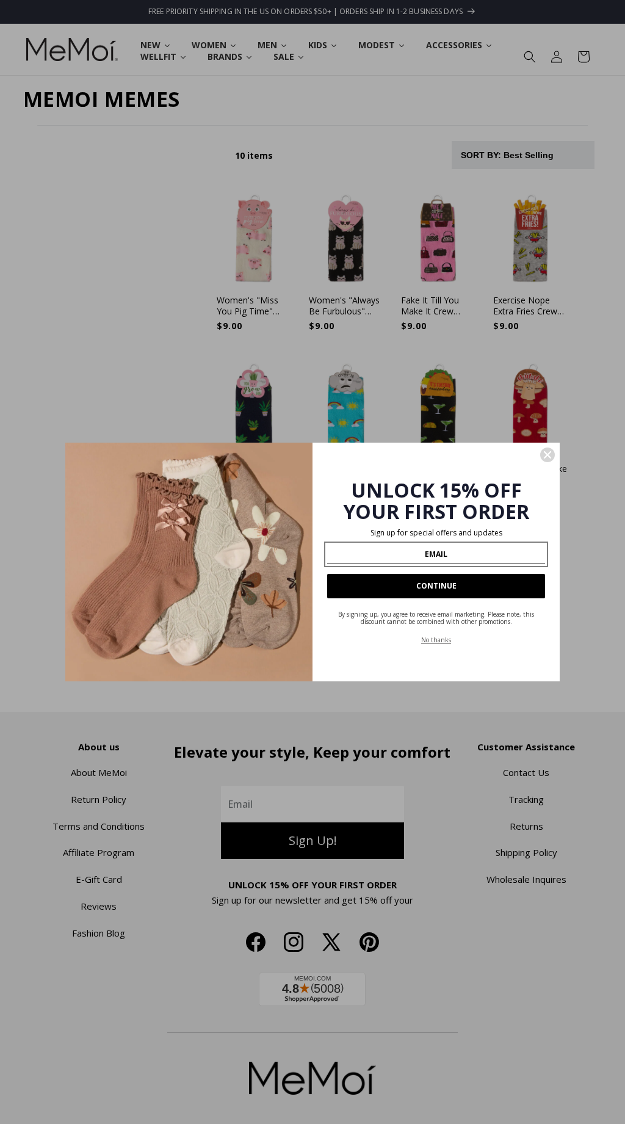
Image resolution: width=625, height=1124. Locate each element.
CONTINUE (436, 586)
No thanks (436, 640)
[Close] (547, 455)
